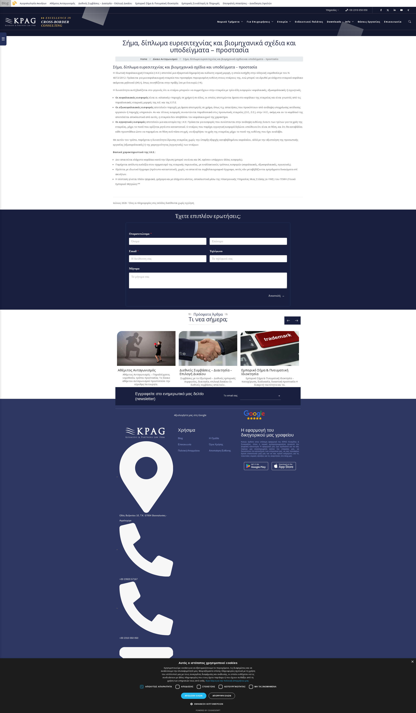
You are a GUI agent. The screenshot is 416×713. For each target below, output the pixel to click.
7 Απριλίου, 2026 (146, 335)
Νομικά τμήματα (228, 21)
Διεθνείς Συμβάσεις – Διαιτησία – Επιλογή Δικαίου (206, 372)
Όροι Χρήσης (216, 444)
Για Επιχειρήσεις (258, 21)
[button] (208, 704)
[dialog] (208, 685)
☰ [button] (3, 39)
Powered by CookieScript (208, 710)
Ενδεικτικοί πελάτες (309, 21)
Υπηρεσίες (331, 10)
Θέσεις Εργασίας (369, 21)
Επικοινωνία (393, 21)
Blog (180, 438)
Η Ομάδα (214, 438)
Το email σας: (231, 395)
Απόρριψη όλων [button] (222, 695)
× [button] (412, 662)
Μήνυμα (134, 268)
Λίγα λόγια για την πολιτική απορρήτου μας (227, 680)
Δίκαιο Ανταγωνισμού (165, 59)
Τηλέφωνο (216, 251)
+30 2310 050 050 (357, 10)
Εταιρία (282, 21)
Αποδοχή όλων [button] (194, 695)
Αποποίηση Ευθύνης (220, 450)
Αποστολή (274, 295)
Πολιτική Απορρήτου (189, 450)
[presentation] (288, 320)
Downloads (334, 21)
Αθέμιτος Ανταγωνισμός (137, 370)
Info (348, 21)
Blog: (5, 3)
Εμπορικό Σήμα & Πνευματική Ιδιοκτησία (264, 372)
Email (134, 251)
